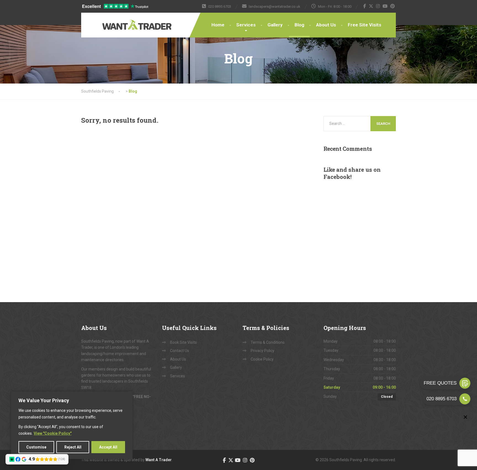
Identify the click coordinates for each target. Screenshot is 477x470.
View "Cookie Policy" (52, 433)
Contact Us (179, 350)
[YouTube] (385, 6)
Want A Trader (158, 460)
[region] (71, 425)
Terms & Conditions (268, 342)
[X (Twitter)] (371, 6)
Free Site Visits (364, 25)
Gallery (275, 25)
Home (217, 25)
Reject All (72, 447)
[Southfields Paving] (119, 21)
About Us (326, 25)
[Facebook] (364, 6)
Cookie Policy (262, 359)
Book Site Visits (183, 342)
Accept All (108, 447)
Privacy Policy (262, 350)
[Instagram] (378, 6)
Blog (299, 25)
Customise (36, 447)
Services (246, 25)
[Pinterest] (392, 6)
